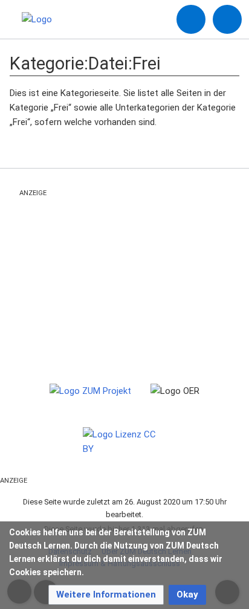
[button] (106, 595)
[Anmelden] (190, 19)
